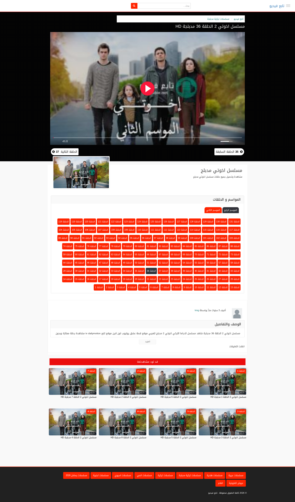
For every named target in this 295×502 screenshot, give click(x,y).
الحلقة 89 (62, 238)
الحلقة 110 (142, 230)
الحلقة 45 (79, 263)
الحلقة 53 (175, 263)
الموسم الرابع (230, 210)
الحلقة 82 (163, 246)
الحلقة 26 (211, 279)
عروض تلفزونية (236, 483)
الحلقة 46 (91, 263)
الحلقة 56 (211, 263)
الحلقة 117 (234, 230)
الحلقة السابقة (227, 151)
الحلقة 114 (195, 230)
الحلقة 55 (199, 263)
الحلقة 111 (156, 230)
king (197, 310)
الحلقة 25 (199, 279)
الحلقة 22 (163, 279)
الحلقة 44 (67, 263)
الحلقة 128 (195, 221)
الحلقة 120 (90, 221)
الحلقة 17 (103, 279)
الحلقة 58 (235, 263)
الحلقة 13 (235, 287)
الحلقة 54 (187, 263)
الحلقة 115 (208, 230)
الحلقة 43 (235, 271)
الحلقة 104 (64, 230)
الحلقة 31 (91, 271)
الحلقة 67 (163, 254)
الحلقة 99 (182, 238)
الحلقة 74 (67, 246)
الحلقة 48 (115, 263)
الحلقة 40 (199, 271)
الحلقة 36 (151, 271)
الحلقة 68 (175, 254)
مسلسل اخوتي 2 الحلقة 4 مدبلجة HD (78, 437)
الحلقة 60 (79, 254)
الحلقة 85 (199, 246)
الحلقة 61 (91, 254)
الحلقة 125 (155, 221)
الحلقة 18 (115, 279)
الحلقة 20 (139, 279)
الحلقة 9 (188, 287)
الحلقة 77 (103, 246)
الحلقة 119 (77, 221)
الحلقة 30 (79, 271)
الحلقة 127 (182, 221)
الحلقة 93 (110, 238)
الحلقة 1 (99, 287)
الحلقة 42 (223, 271)
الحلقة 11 (211, 287)
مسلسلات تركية (165, 475)
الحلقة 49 (127, 263)
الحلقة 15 (79, 279)
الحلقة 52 (163, 263)
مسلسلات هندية (214, 475)
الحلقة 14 (67, 279)
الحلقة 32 (103, 271)
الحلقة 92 (98, 238)
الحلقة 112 (169, 230)
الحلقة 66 (151, 254)
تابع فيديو (276, 6)
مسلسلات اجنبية (101, 475)
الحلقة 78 (115, 246)
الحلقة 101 (208, 238)
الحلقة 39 (187, 271)
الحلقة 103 (234, 238)
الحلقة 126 (169, 221)
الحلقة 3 (121, 287)
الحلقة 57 (223, 263)
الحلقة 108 (116, 230)
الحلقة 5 (143, 287)
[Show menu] (288, 5)
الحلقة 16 (91, 279)
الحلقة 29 (67, 271)
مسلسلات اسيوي (123, 475)
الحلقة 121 (103, 221)
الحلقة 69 (187, 254)
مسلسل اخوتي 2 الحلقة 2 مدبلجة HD (128, 397)
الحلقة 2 (110, 287)
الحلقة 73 (235, 254)
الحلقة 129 (208, 221)
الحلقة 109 (129, 230)
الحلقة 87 (223, 246)
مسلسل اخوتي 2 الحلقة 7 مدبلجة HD (78, 397)
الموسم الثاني (213, 210)
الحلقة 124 (142, 221)
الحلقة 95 (134, 238)
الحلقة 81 (151, 246)
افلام (220, 483)
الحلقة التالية (66, 151)
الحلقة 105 (77, 230)
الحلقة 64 (127, 254)
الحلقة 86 (211, 246)
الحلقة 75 (79, 246)
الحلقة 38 (175, 271)
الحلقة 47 (103, 263)
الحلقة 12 (223, 287)
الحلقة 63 (115, 254)
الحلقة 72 (223, 254)
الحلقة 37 (163, 271)
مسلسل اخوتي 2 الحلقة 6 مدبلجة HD (178, 397)
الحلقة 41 (211, 271)
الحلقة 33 (115, 271)
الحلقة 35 (139, 271)
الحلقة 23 (175, 279)
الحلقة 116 (221, 230)
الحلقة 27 (223, 279)
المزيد (147, 341)
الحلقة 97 (158, 238)
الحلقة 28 (235, 279)
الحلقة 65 (139, 254)
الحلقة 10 (199, 287)
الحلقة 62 (103, 254)
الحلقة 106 (90, 230)
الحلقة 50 (139, 263)
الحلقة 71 (211, 254)
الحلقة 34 (127, 271)
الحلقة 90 (74, 238)
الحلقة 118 (63, 221)
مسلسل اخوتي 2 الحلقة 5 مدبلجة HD (178, 437)
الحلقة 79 (127, 246)
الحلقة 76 (91, 246)
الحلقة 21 (151, 279)
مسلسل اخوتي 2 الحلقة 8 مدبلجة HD (128, 437)
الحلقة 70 (199, 254)
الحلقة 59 (67, 254)
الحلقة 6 (154, 287)
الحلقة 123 (129, 221)
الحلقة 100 (195, 238)
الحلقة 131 (234, 221)
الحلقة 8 (176, 287)
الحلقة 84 (187, 246)
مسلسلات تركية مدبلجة (218, 19)
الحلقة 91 (86, 238)
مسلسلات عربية (235, 475)
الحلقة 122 (116, 221)
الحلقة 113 (182, 230)
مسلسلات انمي (144, 475)
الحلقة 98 (170, 238)
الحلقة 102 (221, 238)
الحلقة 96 (146, 238)
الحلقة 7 (165, 287)
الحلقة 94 (122, 238)
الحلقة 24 (187, 279)
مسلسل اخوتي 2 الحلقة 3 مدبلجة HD (228, 437)
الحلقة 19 (127, 279)
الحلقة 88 (235, 246)
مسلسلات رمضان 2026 (76, 475)
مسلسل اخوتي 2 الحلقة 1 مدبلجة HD (228, 397)
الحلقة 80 (139, 246)
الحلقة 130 (221, 221)
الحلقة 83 (175, 246)
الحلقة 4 (132, 287)
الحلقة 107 (103, 230)
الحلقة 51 (151, 263)
